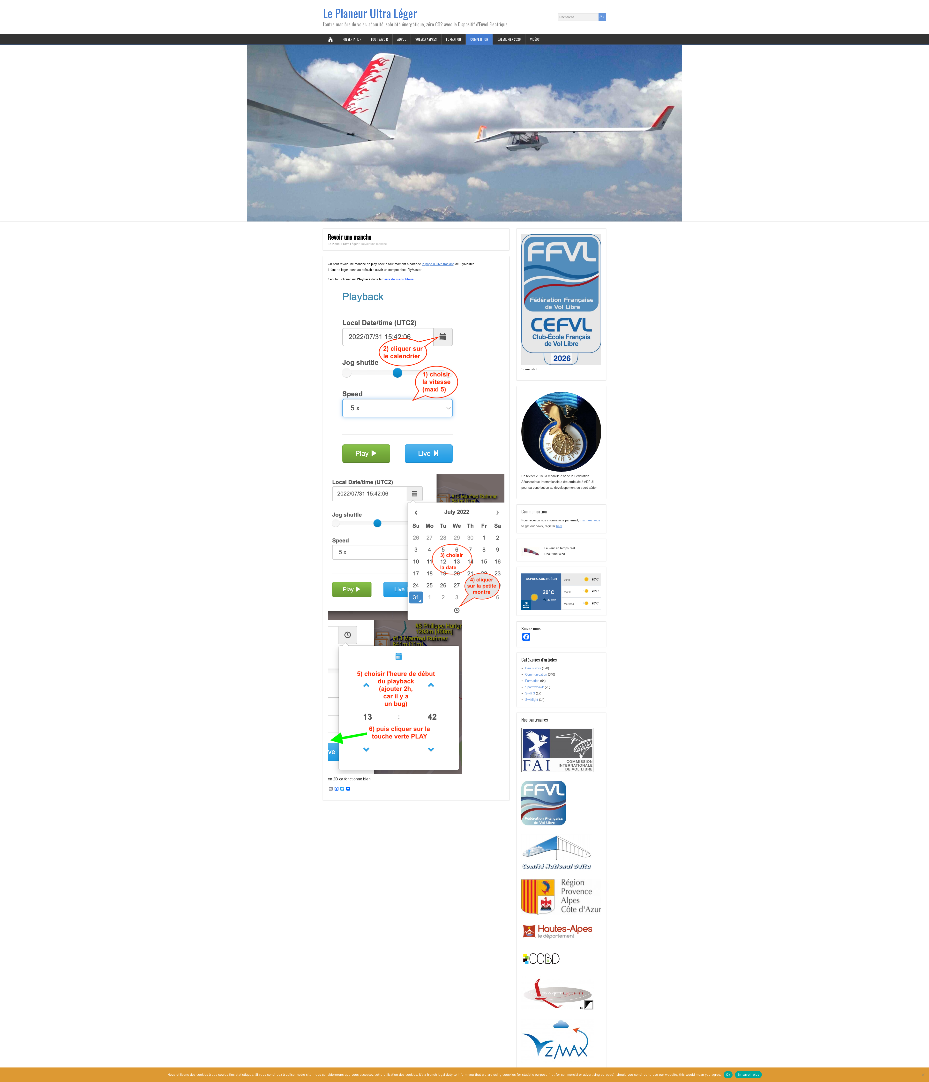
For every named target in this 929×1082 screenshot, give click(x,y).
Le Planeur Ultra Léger (370, 13)
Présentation (352, 39)
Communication (536, 674)
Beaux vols (533, 668)
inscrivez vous (590, 520)
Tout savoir (379, 39)
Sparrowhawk (534, 687)
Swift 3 (530, 693)
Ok (728, 1074)
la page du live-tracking (438, 264)
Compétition (479, 39)
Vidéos (534, 39)
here (559, 526)
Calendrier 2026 (509, 39)
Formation (453, 39)
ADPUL (401, 39)
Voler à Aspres (426, 39)
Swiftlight (531, 699)
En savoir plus (748, 1074)
